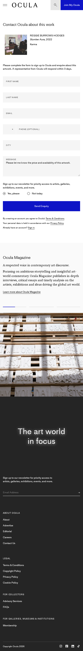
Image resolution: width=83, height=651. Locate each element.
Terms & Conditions (55, 218)
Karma (33, 44)
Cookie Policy (10, 582)
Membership (10, 625)
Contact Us (9, 543)
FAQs (6, 606)
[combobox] (9, 129)
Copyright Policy (12, 571)
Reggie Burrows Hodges (47, 35)
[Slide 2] (41, 307)
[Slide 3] (69, 307)
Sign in (31, 227)
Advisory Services (12, 601)
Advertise (8, 525)
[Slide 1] (14, 307)
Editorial (7, 531)
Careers (7, 537)
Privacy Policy (57, 223)
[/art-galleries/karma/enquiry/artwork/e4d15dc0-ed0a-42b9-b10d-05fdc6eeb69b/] (23, 5)
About (6, 519)
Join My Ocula (72, 5)
